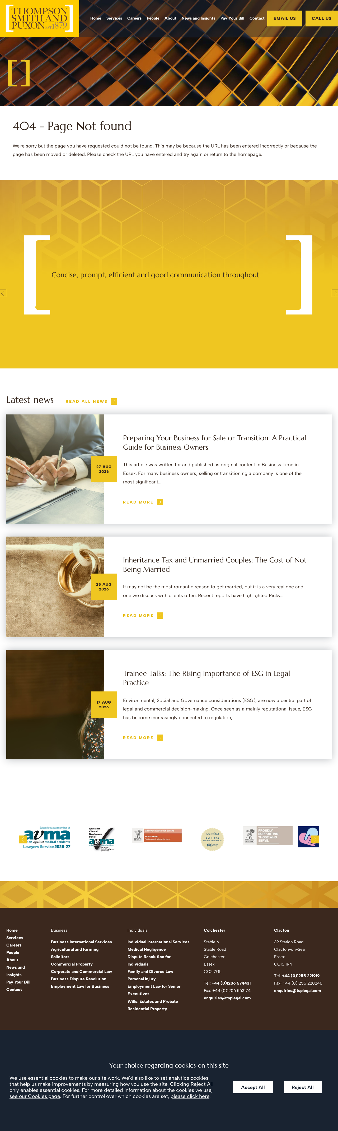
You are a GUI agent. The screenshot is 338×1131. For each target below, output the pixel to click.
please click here (190, 1096)
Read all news (87, 401)
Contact (257, 18)
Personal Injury (142, 978)
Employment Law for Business (80, 986)
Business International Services (81, 941)
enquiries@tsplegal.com (227, 997)
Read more (138, 502)
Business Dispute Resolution (78, 978)
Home (95, 18)
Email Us (285, 18)
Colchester (214, 930)
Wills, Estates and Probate (153, 1001)
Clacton (281, 930)
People (153, 18)
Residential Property (147, 1008)
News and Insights (198, 18)
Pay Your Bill (232, 18)
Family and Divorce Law (150, 971)
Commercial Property (72, 964)
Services (114, 18)
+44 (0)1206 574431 (231, 983)
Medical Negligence (147, 949)
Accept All (253, 1087)
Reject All (303, 1087)
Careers (134, 18)
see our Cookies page (35, 1096)
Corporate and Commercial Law (81, 971)
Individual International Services (159, 941)
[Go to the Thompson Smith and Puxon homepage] (39, 18)
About (170, 18)
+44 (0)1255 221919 (301, 975)
